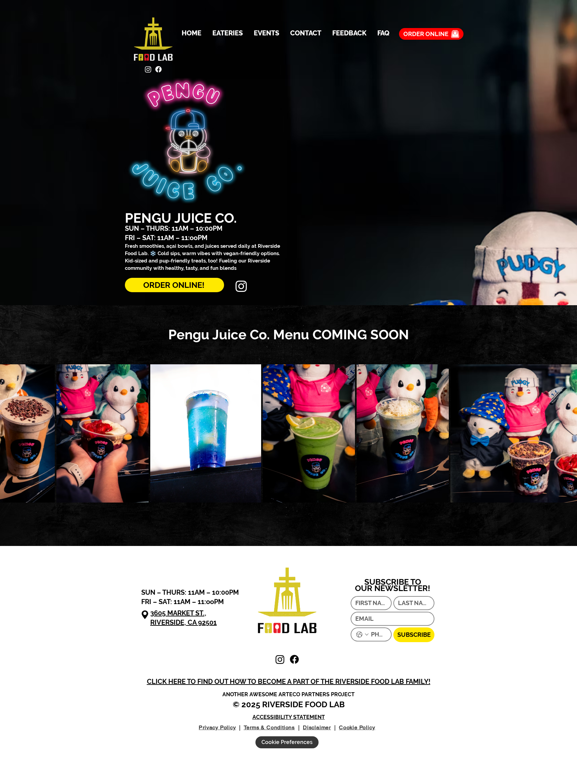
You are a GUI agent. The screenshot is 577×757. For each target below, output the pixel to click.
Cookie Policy (357, 727)
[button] (288, 682)
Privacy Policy (217, 727)
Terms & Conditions (269, 727)
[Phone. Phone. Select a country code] (362, 634)
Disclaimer (317, 727)
